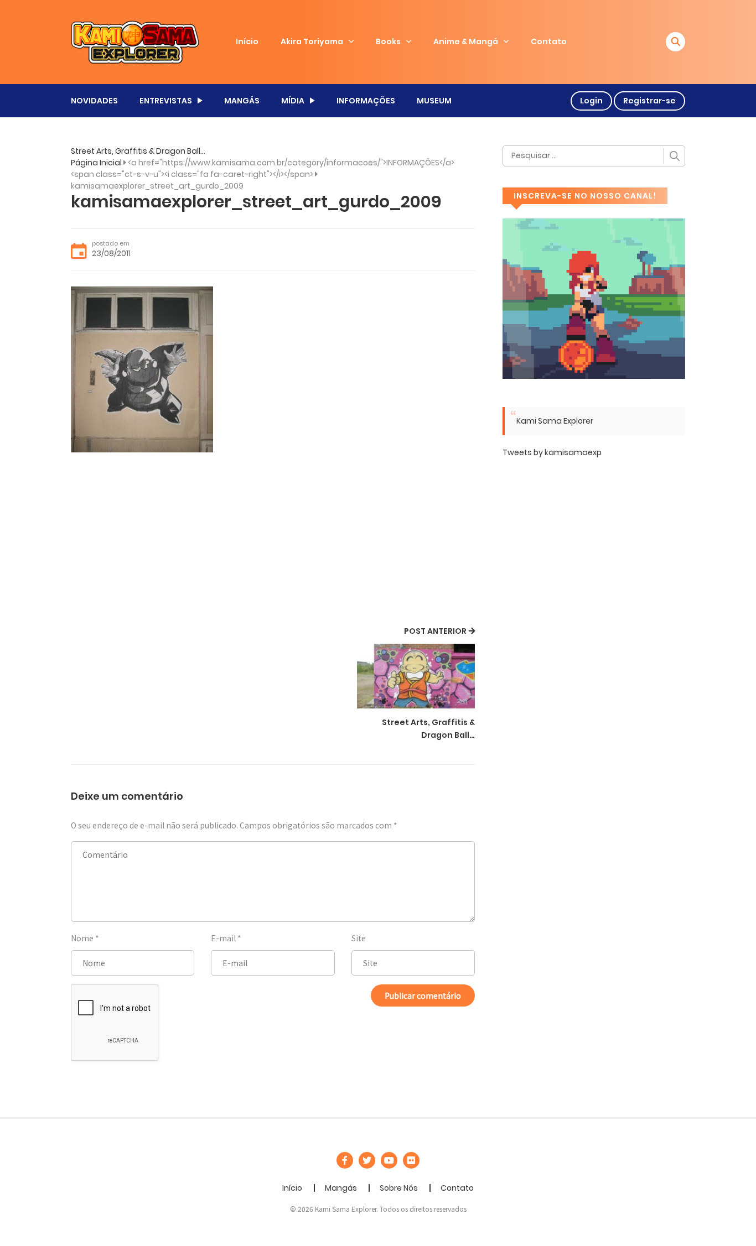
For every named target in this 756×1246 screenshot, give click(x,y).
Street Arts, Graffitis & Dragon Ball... (138, 151)
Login (591, 100)
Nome (82, 937)
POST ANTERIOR (435, 631)
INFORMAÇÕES (365, 100)
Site (358, 937)
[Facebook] (344, 1160)
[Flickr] (411, 1160)
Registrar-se (649, 100)
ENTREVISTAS (165, 100)
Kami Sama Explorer (554, 420)
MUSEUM (434, 100)
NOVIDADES (94, 100)
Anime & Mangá (465, 41)
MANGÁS (242, 100)
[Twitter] (367, 1160)
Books (388, 41)
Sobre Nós (399, 1187)
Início (247, 41)
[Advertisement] (273, 540)
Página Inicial (96, 162)
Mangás (341, 1187)
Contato (549, 41)
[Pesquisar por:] (594, 155)
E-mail (223, 937)
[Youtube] (389, 1160)
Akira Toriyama (312, 41)
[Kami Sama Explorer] (135, 41)
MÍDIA (292, 100)
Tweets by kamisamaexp (552, 452)
